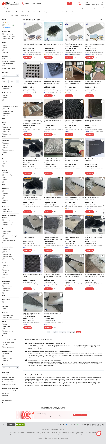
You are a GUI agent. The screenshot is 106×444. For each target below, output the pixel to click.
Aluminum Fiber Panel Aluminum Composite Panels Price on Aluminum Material (53, 276)
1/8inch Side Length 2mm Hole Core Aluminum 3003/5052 (53, 43)
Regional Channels (79, 432)
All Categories (7, 8)
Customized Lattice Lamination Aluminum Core (32, 82)
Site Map (56, 429)
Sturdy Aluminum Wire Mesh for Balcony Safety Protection (52, 314)
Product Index (88, 432)
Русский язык (37, 434)
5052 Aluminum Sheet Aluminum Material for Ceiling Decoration (73, 237)
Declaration (53, 436)
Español (19, 434)
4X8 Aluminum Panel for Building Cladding (73, 275)
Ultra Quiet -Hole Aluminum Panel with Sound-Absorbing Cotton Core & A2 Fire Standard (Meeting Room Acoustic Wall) (94, 83)
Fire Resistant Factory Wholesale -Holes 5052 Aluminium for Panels (32, 44)
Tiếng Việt (86, 434)
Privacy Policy (60, 436)
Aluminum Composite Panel (9, 391)
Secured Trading (25, 15)
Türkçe (81, 434)
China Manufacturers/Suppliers (32, 432)
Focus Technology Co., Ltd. (54, 438)
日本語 (67, 434)
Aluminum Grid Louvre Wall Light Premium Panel (74, 198)
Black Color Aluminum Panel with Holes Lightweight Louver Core (93, 237)
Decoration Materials (7, 400)
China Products (21, 432)
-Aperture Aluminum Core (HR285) (53, 198)
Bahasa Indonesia (93, 434)
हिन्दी (71, 434)
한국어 (63, 434)
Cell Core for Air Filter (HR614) (32, 275)
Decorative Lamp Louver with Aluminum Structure (32, 236)
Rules (103, 8)
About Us (44, 429)
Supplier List (14, 15)
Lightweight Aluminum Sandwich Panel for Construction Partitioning (31, 314)
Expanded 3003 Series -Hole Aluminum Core (93, 121)
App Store (10, 424)
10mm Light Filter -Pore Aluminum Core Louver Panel (32, 160)
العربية (59, 434)
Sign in (102, 4)
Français (30, 434)
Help (77, 8)
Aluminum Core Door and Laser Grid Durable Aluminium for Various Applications (53, 237)
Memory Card (5, 393)
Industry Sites (71, 432)
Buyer (68, 8)
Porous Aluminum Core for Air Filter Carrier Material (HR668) (53, 160)
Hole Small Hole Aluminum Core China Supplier (52, 82)
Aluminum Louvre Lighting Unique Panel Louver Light (94, 275)
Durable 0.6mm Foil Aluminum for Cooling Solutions (52, 121)
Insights (94, 432)
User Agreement (46, 436)
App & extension (85, 8)
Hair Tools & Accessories (8, 398)
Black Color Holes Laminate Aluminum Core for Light (32, 198)
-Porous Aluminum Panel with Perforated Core (73, 159)
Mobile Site (62, 429)
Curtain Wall (5, 395)
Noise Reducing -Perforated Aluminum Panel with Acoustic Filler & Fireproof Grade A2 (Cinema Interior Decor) (73, 83)
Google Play (20, 424)
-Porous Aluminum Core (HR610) (94, 159)
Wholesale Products (44, 432)
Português (25, 434)
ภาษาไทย (76, 434)
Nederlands (53, 434)
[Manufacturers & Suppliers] (10, 3)
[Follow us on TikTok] (90, 424)
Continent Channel (63, 432)
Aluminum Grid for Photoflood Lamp (92, 198)
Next (78, 332)
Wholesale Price (53, 432)
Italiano (42, 434)
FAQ (48, 429)
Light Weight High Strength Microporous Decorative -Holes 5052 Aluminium (73, 44)
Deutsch (48, 434)
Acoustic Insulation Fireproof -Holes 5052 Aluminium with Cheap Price (95, 44)
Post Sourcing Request (80, 414)
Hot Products (13, 432)
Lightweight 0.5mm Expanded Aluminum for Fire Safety (74, 121)
